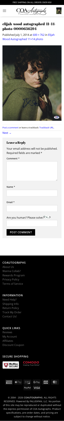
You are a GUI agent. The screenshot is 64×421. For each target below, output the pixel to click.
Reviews (7, 332)
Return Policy (10, 308)
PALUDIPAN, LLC (38, 401)
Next (6, 133)
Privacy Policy (10, 279)
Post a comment (10, 127)
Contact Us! (9, 316)
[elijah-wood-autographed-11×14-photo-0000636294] (32, 83)
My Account (9, 336)
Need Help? (9, 299)
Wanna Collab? (11, 271)
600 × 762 (38, 35)
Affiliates (7, 341)
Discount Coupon (13, 345)
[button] (4, 11)
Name (11, 186)
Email (11, 202)
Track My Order (11, 312)
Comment (13, 158)
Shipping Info (10, 304)
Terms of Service (12, 284)
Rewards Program (13, 275)
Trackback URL (46, 127)
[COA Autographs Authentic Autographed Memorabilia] (31, 10)
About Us (8, 267)
